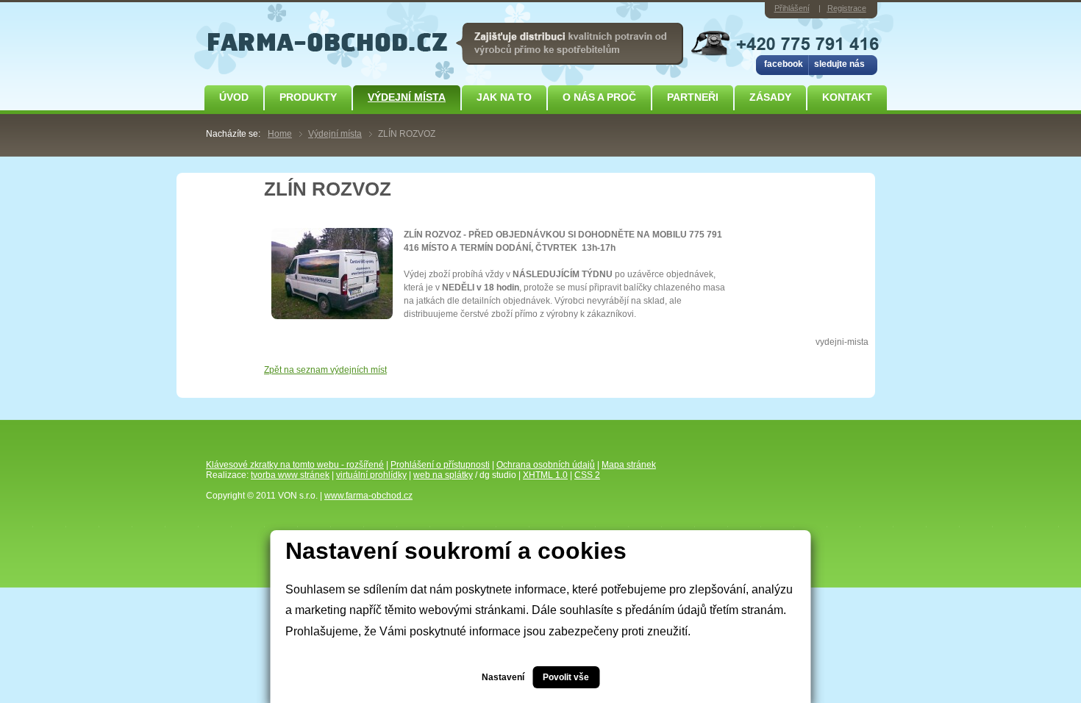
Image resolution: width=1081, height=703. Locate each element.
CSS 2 (587, 475)
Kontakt (847, 97)
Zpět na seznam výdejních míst (325, 370)
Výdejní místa (407, 97)
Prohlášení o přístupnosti (440, 465)
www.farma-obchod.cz (368, 495)
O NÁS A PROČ (599, 97)
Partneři (692, 97)
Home (280, 134)
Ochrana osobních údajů (545, 465)
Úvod (234, 97)
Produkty (308, 97)
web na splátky (443, 475)
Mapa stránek (629, 465)
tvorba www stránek (290, 475)
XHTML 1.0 (545, 475)
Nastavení (503, 677)
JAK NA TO (504, 97)
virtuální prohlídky (371, 475)
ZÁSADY (770, 97)
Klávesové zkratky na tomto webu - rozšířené (295, 465)
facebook (783, 64)
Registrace (846, 8)
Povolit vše (566, 677)
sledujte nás (839, 64)
